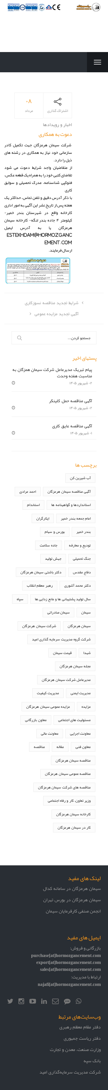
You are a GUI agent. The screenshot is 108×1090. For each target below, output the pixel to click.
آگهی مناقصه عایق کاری (72, 426)
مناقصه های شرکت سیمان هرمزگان (64, 787)
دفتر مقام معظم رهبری (80, 1026)
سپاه (20, 599)
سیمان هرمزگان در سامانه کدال (72, 888)
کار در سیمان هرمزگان (74, 827)
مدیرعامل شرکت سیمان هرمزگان (66, 679)
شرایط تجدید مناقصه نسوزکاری (51, 302)
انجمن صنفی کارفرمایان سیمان (73, 910)
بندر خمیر (83, 531)
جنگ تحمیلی (82, 558)
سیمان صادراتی (58, 612)
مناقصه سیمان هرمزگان (73, 760)
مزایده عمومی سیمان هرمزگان (48, 706)
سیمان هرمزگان (79, 626)
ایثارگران (42, 518)
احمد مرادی (27, 491)
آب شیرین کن (80, 478)
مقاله (60, 747)
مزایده (86, 706)
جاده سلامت (48, 545)
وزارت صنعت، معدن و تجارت (75, 1049)
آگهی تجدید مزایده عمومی (57, 313)
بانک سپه (92, 1060)
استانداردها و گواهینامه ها (71, 505)
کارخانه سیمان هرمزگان (73, 814)
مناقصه (39, 747)
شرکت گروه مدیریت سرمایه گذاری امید (61, 639)
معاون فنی (83, 747)
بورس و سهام (55, 531)
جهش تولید (53, 558)
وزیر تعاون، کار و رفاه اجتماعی (69, 800)
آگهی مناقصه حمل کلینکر (70, 400)
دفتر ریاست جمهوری (82, 1038)
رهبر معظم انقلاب (39, 585)
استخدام (33, 505)
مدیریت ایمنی (81, 693)
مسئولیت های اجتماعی (74, 720)
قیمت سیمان (62, 653)
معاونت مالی (49, 733)
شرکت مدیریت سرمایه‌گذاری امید (70, 1071)
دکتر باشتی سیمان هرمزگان (40, 572)
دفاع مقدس (82, 572)
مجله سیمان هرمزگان (75, 666)
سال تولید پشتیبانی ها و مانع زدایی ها (63, 599)
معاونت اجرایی (80, 733)
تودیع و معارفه (80, 545)
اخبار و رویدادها (57, 124)
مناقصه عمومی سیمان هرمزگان (68, 773)
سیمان (86, 612)
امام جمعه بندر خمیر (76, 518)
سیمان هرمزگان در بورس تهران (72, 899)
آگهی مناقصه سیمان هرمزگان (69, 491)
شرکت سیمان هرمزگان (39, 626)
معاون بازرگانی (35, 720)
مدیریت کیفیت (48, 693)
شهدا (87, 653)
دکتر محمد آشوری (77, 585)
